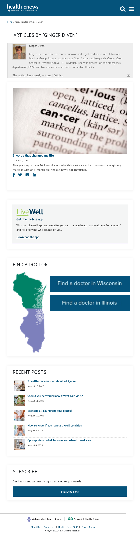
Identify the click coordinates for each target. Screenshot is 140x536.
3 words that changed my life (33, 155)
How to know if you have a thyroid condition (55, 425)
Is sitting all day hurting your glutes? (50, 410)
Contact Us (49, 527)
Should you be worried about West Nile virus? (55, 396)
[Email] (128, 74)
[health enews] (23, 8)
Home (9, 22)
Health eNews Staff (68, 527)
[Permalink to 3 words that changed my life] (70, 120)
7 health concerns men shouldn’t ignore (52, 381)
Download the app (27, 237)
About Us (35, 527)
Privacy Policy (88, 527)
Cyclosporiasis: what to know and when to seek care (59, 440)
